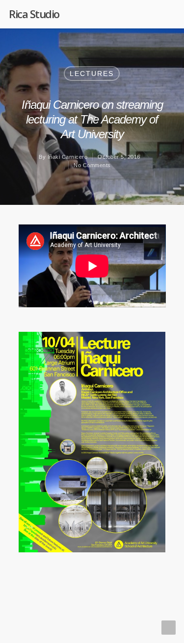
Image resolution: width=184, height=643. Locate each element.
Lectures (92, 73)
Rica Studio (34, 13)
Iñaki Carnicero (68, 157)
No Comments (92, 165)
